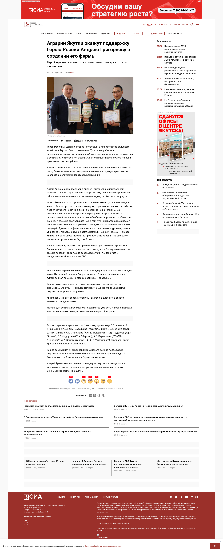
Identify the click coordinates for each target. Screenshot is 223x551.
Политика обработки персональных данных (113, 523)
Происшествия (64, 34)
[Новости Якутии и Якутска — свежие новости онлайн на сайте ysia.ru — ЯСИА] (33, 24)
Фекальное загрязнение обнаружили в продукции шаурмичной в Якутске (175, 195)
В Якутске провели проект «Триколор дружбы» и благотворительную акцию (63, 417)
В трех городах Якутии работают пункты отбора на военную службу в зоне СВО (155, 431)
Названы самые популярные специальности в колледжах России (179, 92)
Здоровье (105, 34)
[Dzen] (78, 141)
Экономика (91, 34)
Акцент (137, 34)
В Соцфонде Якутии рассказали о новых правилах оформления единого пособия (180, 70)
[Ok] (176, 497)
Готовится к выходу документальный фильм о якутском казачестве (59, 406)
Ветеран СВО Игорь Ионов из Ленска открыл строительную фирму (149, 406)
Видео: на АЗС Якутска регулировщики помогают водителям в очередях (128, 464)
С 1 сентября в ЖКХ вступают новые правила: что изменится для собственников (180, 206)
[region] (111, 545)
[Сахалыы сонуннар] (150, 25)
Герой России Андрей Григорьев (61, 388)
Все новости (47, 34)
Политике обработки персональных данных (103, 546)
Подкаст (121, 34)
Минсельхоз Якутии (86, 388)
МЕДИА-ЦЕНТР (91, 497)
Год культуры (155, 34)
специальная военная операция (110, 388)
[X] (103, 395)
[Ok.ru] (94, 395)
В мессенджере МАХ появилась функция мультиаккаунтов (175, 49)
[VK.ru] (90, 395)
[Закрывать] (220, 541)
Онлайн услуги (110, 497)
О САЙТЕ (61, 497)
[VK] (170, 497)
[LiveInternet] (113, 536)
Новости (27, 410)
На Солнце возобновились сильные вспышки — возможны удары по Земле (178, 103)
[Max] (196, 497)
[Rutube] (191, 497)
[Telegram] (98, 395)
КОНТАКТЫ (75, 497)
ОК (215, 546)
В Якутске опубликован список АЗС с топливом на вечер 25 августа (180, 60)
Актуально (118, 471)
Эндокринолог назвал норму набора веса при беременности (179, 81)
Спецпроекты (175, 34)
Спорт (79, 34)
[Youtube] (186, 497)
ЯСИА (72, 73)
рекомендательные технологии (125, 516)
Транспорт (75, 468)
